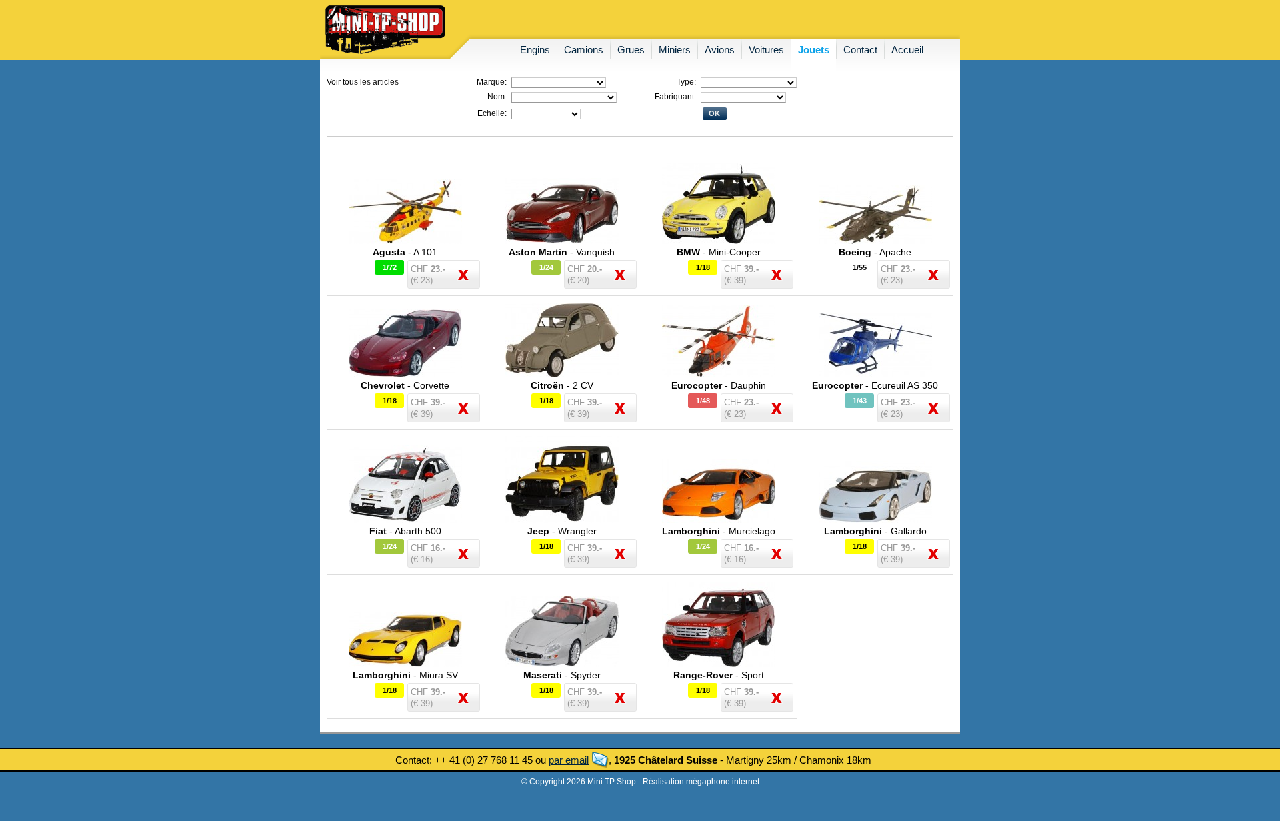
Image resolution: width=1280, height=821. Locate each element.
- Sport (718, 675)
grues (631, 49)
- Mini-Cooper (719, 252)
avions (720, 49)
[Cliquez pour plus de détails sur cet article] (405, 241)
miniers (675, 49)
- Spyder (562, 675)
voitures (766, 49)
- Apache (875, 252)
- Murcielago (718, 531)
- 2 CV (562, 385)
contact (860, 49)
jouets (813, 49)
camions (583, 49)
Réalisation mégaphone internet (701, 781)
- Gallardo (875, 531)
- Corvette (405, 385)
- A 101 (405, 252)
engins (535, 49)
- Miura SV (405, 675)
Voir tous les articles (363, 82)
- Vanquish (562, 252)
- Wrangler (562, 531)
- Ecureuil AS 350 (875, 385)
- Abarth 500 (405, 531)
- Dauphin (718, 385)
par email (569, 760)
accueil (907, 49)
